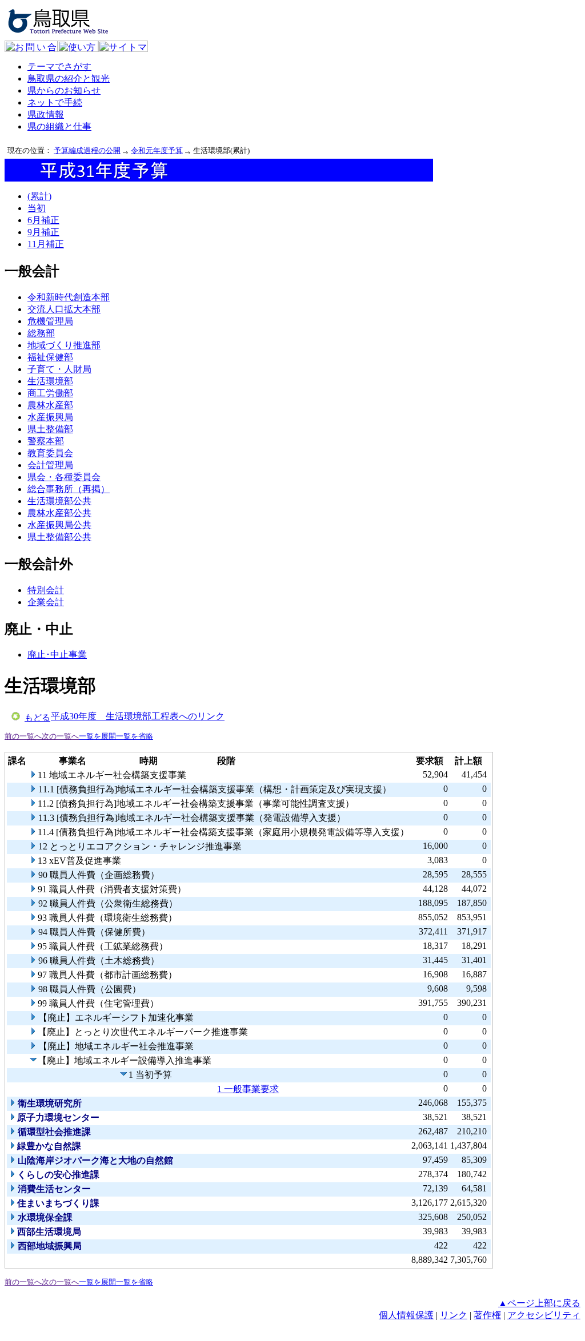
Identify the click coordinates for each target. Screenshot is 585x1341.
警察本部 (45, 441)
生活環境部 (50, 381)
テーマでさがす (59, 66)
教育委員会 (50, 453)
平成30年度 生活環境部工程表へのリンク (138, 716)
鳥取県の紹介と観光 (68, 78)
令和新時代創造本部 (68, 297)
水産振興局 (50, 417)
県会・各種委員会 (64, 477)
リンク (453, 1315)
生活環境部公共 (59, 501)
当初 (36, 208)
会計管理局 (50, 465)
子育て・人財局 (59, 369)
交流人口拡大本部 (64, 309)
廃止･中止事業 (57, 654)
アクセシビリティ (543, 1315)
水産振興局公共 (59, 525)
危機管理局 (50, 321)
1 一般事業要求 (248, 1089)
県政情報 (45, 114)
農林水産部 (50, 405)
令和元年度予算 (157, 150)
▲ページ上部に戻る (539, 1303)
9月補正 (43, 232)
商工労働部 (50, 393)
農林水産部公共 (59, 513)
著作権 (487, 1315)
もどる (37, 717)
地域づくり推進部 (64, 345)
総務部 (41, 333)
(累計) (39, 196)
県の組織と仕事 (59, 126)
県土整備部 (50, 429)
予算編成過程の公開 (87, 150)
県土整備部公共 (59, 537)
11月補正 (45, 244)
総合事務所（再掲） (68, 489)
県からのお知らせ (64, 90)
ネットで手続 (54, 102)
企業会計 (45, 602)
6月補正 (43, 220)
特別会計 (45, 590)
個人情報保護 (406, 1315)
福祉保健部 (50, 357)
